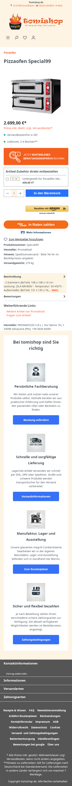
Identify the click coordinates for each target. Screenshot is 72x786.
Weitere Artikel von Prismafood (25, 311)
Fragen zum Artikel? (18, 315)
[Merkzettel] (25, 37)
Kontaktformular (21, 721)
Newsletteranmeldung (51, 710)
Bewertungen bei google (28, 744)
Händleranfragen (48, 738)
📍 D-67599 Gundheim (22, 5)
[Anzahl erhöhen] (20, 193)
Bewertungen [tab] (12, 296)
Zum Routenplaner (36, 569)
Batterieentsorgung (22, 738)
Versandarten (14, 689)
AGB (55, 721)
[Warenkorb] (40, 36)
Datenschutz (39, 727)
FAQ (31, 710)
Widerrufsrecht (18, 727)
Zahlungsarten (15, 697)
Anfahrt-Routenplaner (23, 716)
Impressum (42, 721)
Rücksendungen (50, 716)
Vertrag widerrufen (16, 673)
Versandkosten (16, 759)
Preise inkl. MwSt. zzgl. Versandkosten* (28, 128)
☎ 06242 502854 (45, 5)
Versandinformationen (36, 496)
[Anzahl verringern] (7, 193)
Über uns (53, 744)
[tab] (35, 283)
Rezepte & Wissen (14, 710)
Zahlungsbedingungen (36, 639)
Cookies (55, 727)
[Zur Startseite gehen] (36, 22)
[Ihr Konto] (33, 37)
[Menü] (8, 37)
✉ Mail (58, 5)
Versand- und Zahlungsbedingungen (34, 733)
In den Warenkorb (47, 193)
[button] (47, 210)
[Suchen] (16, 37)
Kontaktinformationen (21, 663)
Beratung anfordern (36, 420)
